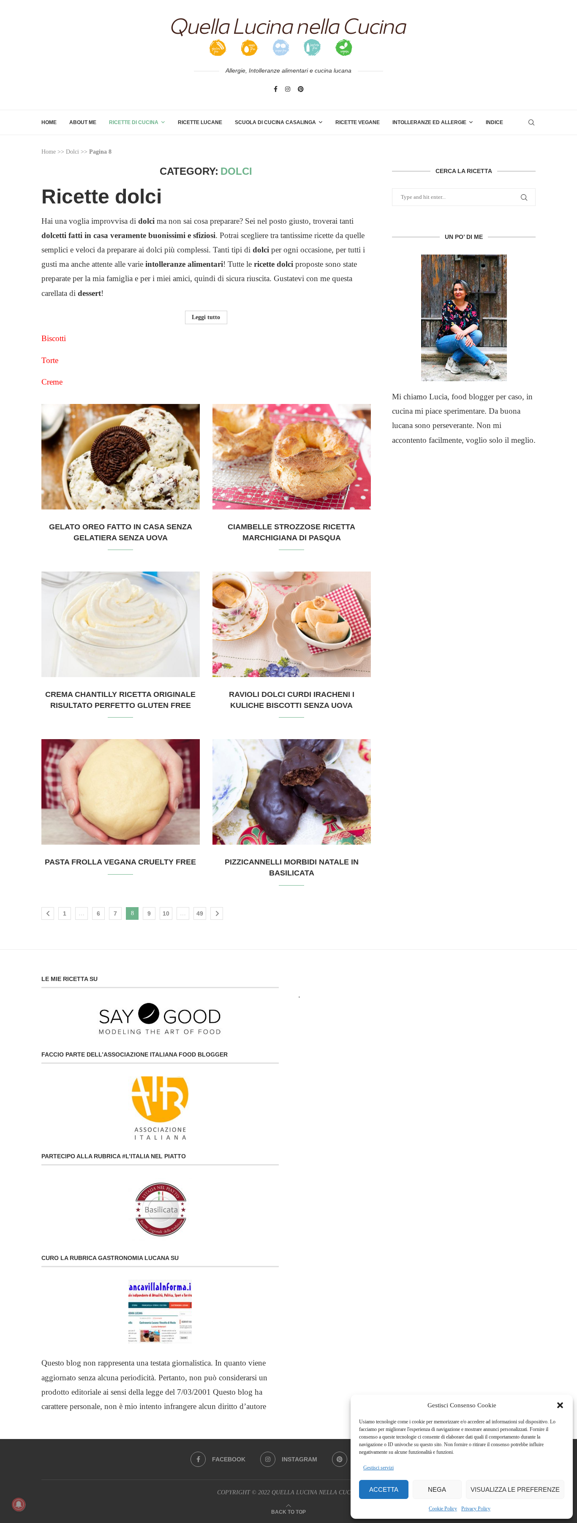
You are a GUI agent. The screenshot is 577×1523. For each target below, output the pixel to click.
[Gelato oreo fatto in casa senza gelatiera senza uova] (120, 456)
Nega (437, 1489)
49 (199, 913)
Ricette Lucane (200, 122)
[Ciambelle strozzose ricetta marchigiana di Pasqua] (291, 456)
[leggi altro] (464, 318)
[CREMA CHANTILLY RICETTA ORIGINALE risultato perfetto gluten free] (120, 624)
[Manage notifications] (18, 1504)
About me (82, 122)
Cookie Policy (443, 1509)
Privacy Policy (475, 1509)
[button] (560, 1405)
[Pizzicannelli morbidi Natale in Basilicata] (291, 792)
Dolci (72, 152)
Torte (49, 360)
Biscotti (53, 338)
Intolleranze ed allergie (429, 122)
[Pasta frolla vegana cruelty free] (120, 792)
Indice (494, 122)
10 (166, 913)
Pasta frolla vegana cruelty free (120, 862)
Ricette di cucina (133, 122)
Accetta (383, 1489)
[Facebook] (276, 89)
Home (49, 122)
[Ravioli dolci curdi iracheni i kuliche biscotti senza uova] (291, 624)
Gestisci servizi (378, 1468)
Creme (53, 381)
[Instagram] (287, 89)
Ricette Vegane (357, 122)
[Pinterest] (301, 89)
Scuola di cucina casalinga (275, 122)
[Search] (531, 122)
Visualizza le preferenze (515, 1489)
